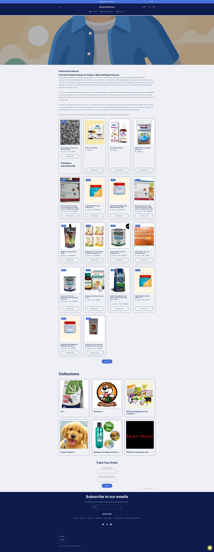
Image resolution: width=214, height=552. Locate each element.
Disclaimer (99, 518)
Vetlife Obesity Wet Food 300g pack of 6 (117, 252)
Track (107, 485)
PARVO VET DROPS (91, 148)
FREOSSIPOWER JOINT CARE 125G (142, 296)
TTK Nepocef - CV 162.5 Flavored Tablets (142, 252)
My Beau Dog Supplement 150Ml (69, 252)
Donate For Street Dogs (132, 518)
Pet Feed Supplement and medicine (137, 413)
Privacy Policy (108, 518)
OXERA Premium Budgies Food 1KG (143, 148)
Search (76, 518)
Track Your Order (119, 518)
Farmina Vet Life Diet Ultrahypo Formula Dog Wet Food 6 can (69, 297)
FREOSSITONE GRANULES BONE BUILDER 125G (118, 206)
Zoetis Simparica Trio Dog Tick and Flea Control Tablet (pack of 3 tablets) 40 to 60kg (70, 207)
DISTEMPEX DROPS (116, 148)
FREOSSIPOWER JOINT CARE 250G (92, 206)
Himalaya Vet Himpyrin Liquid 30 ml (94, 296)
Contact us (90, 518)
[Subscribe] (121, 507)
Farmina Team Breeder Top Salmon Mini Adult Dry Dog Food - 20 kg (118, 297)
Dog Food (97, 411)
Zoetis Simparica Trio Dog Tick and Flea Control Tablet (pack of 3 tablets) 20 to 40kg (144, 207)
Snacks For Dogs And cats (137, 452)
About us (83, 518)
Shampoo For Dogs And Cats (105, 452)
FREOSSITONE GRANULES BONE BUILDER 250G (69, 345)
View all (107, 361)
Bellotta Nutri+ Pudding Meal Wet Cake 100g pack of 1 (94, 252)
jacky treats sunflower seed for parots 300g (69, 148)
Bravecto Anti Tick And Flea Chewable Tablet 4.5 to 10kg (94, 345)
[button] (61, 7)
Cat (62, 411)
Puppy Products (67, 452)
